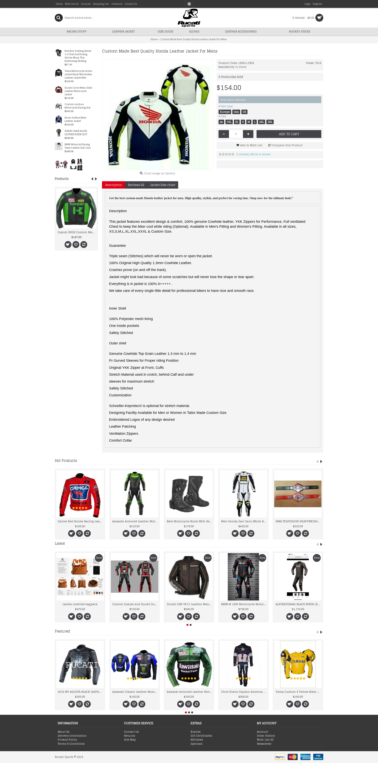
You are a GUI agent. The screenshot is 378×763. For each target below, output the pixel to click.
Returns (129, 736)
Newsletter (264, 744)
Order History (266, 736)
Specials (196, 744)
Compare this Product (287, 145)
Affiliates (197, 740)
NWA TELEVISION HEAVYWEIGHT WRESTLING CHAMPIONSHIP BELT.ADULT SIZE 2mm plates (299, 521)
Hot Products (66, 460)
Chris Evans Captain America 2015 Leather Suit (244, 691)
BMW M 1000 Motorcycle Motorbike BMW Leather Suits (244, 604)
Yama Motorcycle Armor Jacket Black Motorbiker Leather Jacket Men (78, 74)
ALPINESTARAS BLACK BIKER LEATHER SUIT (299, 604)
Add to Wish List (251, 145)
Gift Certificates (201, 736)
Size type (227, 106)
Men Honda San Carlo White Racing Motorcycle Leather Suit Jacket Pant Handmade (244, 521)
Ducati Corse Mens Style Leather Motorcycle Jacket (78, 91)
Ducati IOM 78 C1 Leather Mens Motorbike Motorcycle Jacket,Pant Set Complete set (190, 604)
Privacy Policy (67, 740)
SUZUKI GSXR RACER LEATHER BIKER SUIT (76, 132)
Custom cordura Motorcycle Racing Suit (78, 106)
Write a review (260, 154)
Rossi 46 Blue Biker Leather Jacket (75, 119)
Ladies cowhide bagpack (80, 604)
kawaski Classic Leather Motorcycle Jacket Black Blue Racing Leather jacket (135, 691)
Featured (62, 631)
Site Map (130, 740)
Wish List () (265, 740)
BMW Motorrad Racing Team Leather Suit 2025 (78, 146)
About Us (63, 732)
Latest (60, 543)
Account (262, 732)
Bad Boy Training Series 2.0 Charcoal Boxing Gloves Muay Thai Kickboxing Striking (78, 56)
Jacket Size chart (162, 185)
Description (113, 185)
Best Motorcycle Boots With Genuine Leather (190, 521)
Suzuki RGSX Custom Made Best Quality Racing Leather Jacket (77, 232)
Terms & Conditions (71, 744)
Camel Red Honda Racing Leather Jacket (81, 521)
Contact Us (131, 732)
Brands (196, 732)
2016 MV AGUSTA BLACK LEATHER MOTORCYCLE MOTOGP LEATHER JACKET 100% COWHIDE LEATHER (81, 691)
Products (62, 178)
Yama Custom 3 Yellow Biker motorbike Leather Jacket (299, 691)
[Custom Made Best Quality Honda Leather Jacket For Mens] (157, 114)
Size (223, 116)
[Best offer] (61, 164)
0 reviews (242, 154)
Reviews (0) (136, 185)
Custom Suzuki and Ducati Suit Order (135, 604)
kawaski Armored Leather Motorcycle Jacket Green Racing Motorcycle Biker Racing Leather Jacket (190, 691)
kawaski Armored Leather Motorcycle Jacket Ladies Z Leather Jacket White (135, 521)
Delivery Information (72, 736)
